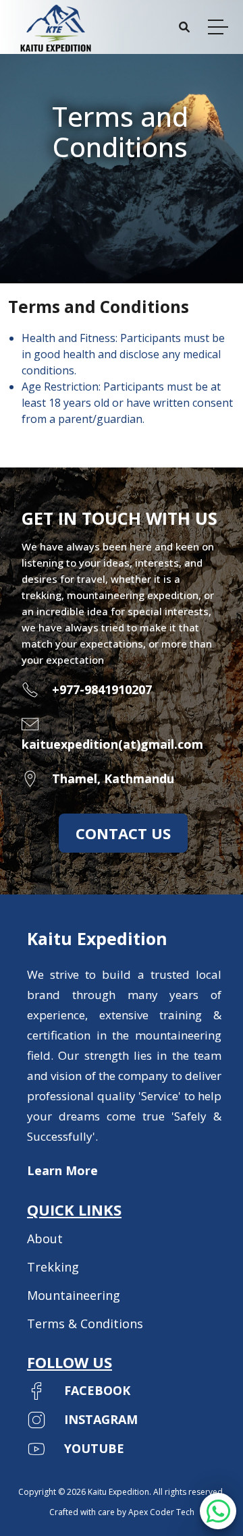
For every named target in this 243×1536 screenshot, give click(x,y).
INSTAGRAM (101, 1419)
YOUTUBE (94, 1448)
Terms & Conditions (85, 1323)
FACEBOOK (97, 1390)
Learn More (62, 1170)
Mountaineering (73, 1295)
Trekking (53, 1267)
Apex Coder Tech (161, 1512)
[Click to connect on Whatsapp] (218, 1517)
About (45, 1238)
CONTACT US (123, 833)
